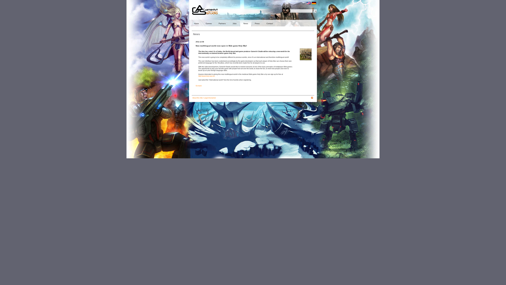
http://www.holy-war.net (206, 76)
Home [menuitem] (196, 23)
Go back (199, 86)
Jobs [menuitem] (235, 23)
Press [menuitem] (257, 23)
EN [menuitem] (309, 3)
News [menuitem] (245, 23)
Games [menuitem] (209, 23)
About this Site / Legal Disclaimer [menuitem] (204, 98)
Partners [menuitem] (222, 23)
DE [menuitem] (314, 3)
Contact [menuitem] (269, 23)
